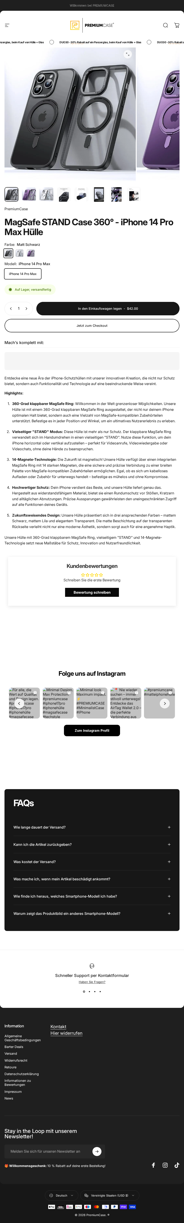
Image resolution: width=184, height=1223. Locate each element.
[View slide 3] (94, 991)
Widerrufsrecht (15, 1060)
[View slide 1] (84, 991)
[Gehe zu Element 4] (64, 194)
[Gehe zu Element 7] (116, 194)
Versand (10, 1054)
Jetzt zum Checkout (92, 325)
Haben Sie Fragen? (92, 982)
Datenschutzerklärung (21, 1074)
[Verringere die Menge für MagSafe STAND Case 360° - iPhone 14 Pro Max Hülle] (10, 308)
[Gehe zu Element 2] (29, 194)
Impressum (13, 1092)
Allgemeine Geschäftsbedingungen (22, 1038)
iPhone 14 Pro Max (23, 274)
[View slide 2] (89, 991)
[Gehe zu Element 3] (46, 194)
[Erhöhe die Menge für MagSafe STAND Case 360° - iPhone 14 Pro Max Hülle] (27, 308)
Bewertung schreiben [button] (92, 592)
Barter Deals (13, 1047)
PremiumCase (16, 209)
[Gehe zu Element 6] (99, 194)
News (8, 1098)
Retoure (10, 1067)
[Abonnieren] (96, 1151)
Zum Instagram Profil (92, 730)
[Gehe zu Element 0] (11, 194)
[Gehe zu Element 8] (134, 194)
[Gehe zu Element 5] (81, 194)
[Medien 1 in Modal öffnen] (127, 54)
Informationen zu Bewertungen (17, 1083)
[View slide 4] (100, 991)
